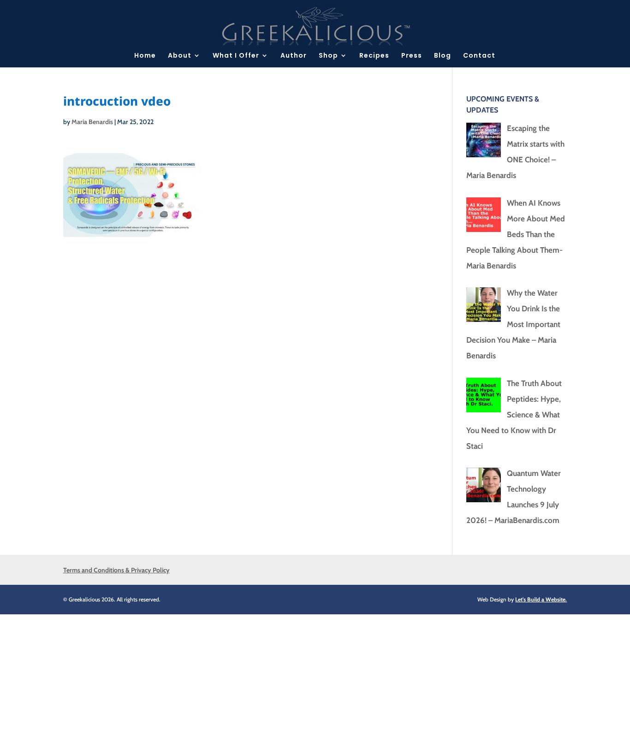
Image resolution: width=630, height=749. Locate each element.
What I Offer (236, 56)
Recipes (374, 56)
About (179, 56)
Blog (442, 56)
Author (293, 56)
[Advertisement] (276, 678)
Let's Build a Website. (541, 599)
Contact (479, 56)
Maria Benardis (92, 122)
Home (145, 56)
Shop (328, 56)
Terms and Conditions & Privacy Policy (116, 570)
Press (411, 56)
